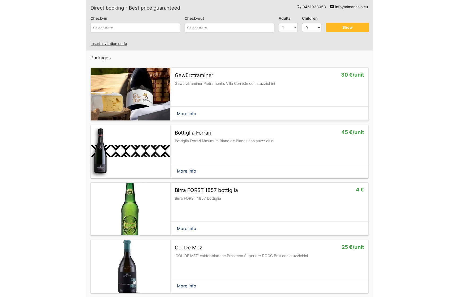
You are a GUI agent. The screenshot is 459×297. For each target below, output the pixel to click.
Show (347, 27)
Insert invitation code (109, 43)
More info (186, 113)
